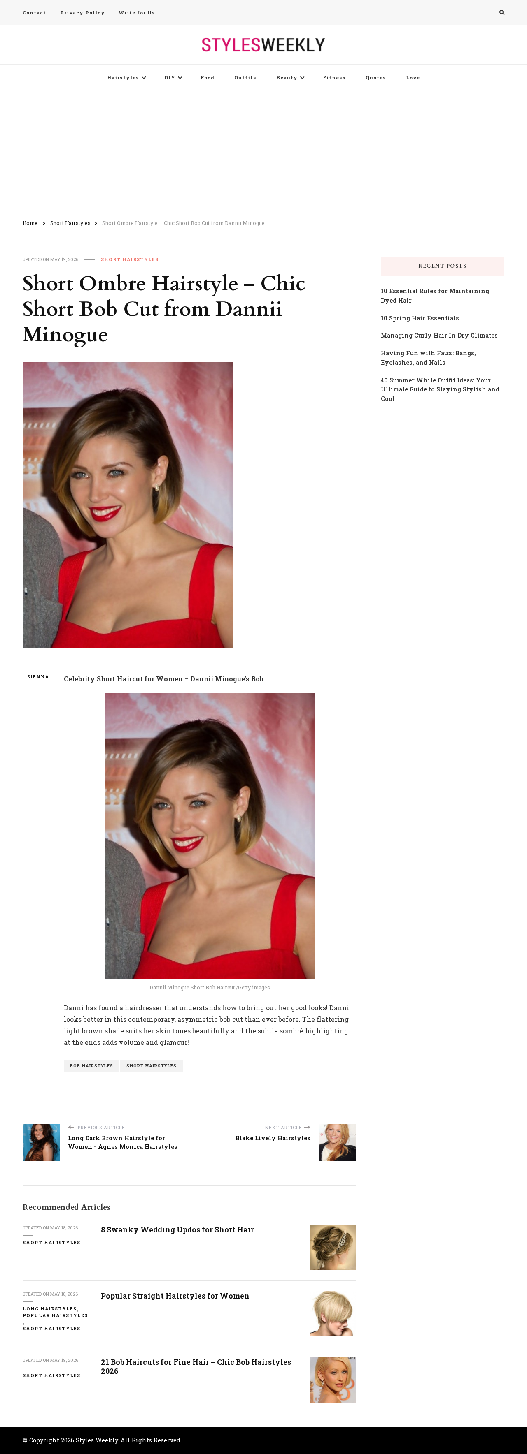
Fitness (334, 77)
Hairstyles (123, 77)
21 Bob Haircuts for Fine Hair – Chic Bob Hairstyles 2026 (196, 1366)
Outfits (245, 77)
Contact (34, 12)
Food (208, 77)
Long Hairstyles (50, 1309)
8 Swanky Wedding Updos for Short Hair (177, 1229)
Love (413, 77)
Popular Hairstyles (55, 1315)
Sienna (38, 677)
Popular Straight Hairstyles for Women (175, 1296)
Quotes (376, 77)
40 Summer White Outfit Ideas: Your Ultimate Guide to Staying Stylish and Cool (440, 389)
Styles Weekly (97, 1440)
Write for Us (137, 12)
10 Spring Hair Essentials (420, 318)
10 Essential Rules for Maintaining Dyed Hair (435, 295)
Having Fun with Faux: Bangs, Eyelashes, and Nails (428, 357)
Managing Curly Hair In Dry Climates (439, 335)
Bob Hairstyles (91, 1066)
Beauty (287, 77)
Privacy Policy (82, 12)
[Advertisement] (263, 153)
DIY (169, 77)
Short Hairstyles (130, 259)
